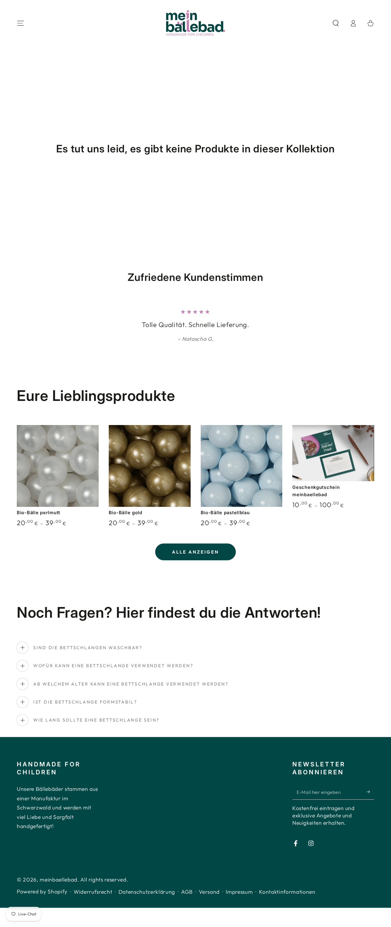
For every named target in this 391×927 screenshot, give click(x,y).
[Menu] (20, 23)
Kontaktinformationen (287, 891)
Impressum (239, 891)
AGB (187, 891)
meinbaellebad (58, 879)
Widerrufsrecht (93, 891)
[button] (335, 23)
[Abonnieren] (370, 791)
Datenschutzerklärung (147, 891)
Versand (209, 891)
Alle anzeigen (195, 552)
